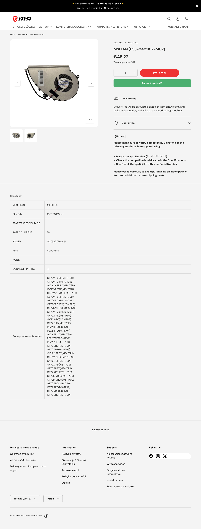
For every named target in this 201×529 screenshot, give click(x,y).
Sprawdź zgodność (152, 83)
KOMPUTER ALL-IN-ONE (111, 26)
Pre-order (159, 73)
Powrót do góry (100, 429)
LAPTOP (44, 26)
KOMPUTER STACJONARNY (72, 26)
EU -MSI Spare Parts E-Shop (29, 515)
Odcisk (66, 482)
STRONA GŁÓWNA (24, 26)
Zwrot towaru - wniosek (120, 486)
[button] (186, 18)
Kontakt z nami (115, 480)
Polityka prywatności (74, 476)
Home (12, 34)
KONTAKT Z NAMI (178, 26)
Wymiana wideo (116, 464)
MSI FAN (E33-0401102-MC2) (30, 34)
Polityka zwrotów (71, 453)
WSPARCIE (139, 26)
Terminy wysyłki (71, 470)
